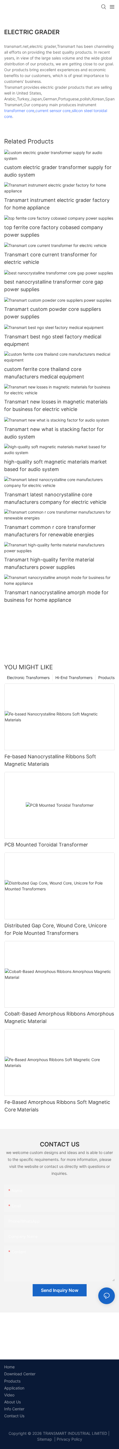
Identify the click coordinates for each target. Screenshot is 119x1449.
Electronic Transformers (28, 677)
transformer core (19, 110)
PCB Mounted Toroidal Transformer (46, 845)
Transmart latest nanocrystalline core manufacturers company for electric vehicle (55, 498)
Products (106, 677)
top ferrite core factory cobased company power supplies (53, 231)
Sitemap (44, 1439)
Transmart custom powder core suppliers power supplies (52, 312)
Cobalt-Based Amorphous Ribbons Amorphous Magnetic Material (59, 1017)
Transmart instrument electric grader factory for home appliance (57, 203)
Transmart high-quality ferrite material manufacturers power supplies (49, 563)
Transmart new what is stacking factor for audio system (54, 433)
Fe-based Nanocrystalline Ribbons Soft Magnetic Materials (50, 760)
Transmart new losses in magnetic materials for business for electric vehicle (55, 405)
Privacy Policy (69, 1439)
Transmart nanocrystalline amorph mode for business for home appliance (56, 596)
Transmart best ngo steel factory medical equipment (52, 340)
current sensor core (53, 110)
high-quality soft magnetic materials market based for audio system (55, 465)
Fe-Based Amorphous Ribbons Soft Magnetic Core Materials (57, 1106)
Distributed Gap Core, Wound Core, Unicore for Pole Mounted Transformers (55, 929)
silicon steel (82, 110)
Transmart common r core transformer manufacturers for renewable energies (50, 531)
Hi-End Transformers (73, 677)
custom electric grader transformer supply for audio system (58, 171)
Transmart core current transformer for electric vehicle (50, 258)
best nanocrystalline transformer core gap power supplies (53, 285)
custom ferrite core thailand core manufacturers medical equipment (44, 373)
